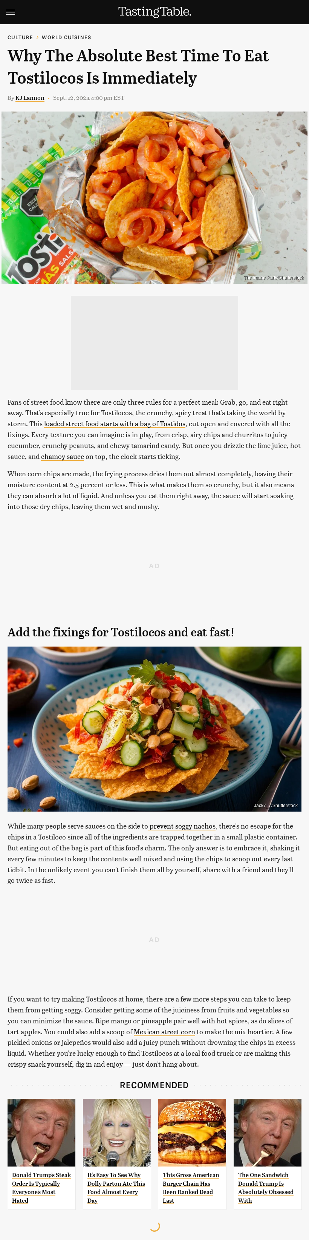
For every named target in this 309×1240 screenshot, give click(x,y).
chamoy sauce (62, 456)
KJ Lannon (29, 97)
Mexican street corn (164, 1031)
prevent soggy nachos (182, 825)
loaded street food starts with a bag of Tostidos (114, 423)
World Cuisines (66, 37)
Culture (20, 37)
